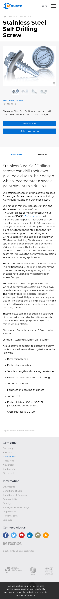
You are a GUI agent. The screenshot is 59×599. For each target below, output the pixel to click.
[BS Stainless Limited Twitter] (14, 535)
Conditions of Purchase (15, 495)
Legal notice (9, 512)
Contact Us (9, 469)
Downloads (9, 487)
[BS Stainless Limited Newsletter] (38, 535)
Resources (8, 461)
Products (7, 452)
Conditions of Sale (12, 491)
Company (8, 448)
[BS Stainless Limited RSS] (46, 535)
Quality (7, 503)
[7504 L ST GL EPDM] (15, 92)
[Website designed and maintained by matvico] (8, 556)
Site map (7, 520)
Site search (8, 473)
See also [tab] (43, 155)
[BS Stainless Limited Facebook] (6, 535)
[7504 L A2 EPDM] (43, 92)
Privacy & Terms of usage (16, 508)
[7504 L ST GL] (25, 92)
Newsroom (8, 465)
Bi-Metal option (34, 216)
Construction (24, 16)
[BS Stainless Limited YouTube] (22, 535)
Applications (9, 16)
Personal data (10, 516)
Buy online (29, 124)
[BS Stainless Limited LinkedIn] (30, 535)
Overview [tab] (16, 155)
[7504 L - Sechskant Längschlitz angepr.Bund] (34, 92)
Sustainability (10, 499)
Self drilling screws (13, 100)
